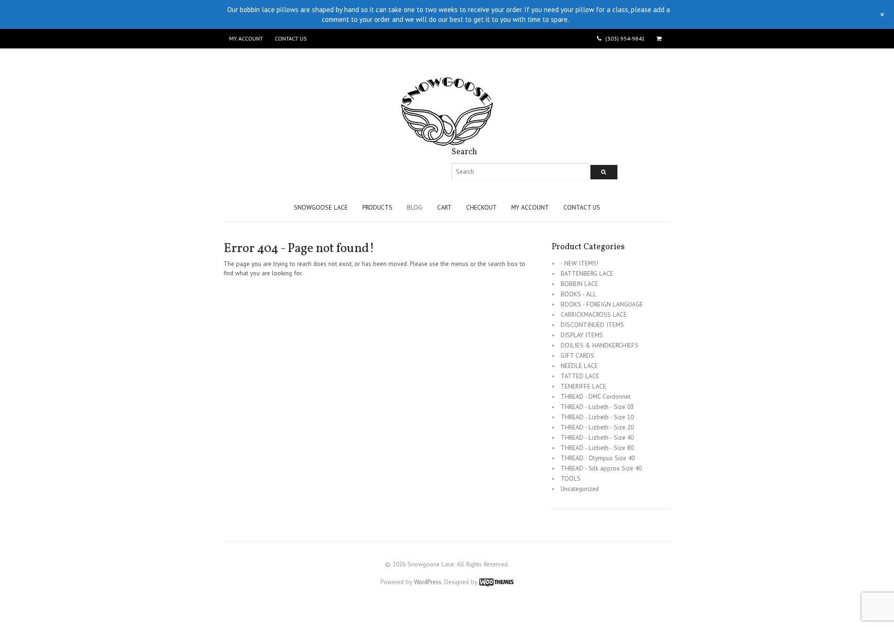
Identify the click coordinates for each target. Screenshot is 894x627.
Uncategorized (580, 488)
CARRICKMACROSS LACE (594, 314)
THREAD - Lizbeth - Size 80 (597, 447)
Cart (444, 207)
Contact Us (290, 38)
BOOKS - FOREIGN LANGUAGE (602, 304)
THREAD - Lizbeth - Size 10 (597, 417)
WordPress (427, 582)
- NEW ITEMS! (579, 263)
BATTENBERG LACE (587, 273)
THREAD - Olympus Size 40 (598, 458)
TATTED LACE (580, 376)
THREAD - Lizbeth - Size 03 (597, 406)
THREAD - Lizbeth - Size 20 (597, 427)
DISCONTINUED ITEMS (592, 324)
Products (377, 207)
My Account (246, 38)
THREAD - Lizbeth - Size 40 (597, 437)
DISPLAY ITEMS (582, 335)
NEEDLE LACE (579, 365)
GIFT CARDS (577, 355)
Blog (414, 207)
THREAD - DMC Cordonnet (595, 396)
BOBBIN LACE (579, 283)
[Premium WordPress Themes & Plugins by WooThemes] (496, 582)
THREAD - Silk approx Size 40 (601, 468)
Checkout (481, 207)
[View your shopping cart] (660, 38)
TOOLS (571, 478)
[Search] (603, 172)
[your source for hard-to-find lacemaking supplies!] (447, 141)
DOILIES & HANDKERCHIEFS (599, 345)
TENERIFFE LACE (583, 386)
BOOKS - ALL (578, 294)
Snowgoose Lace (321, 207)
